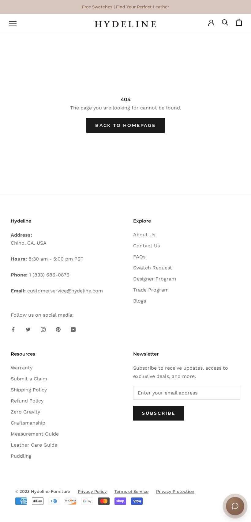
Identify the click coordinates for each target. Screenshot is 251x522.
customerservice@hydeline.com (65, 291)
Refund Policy (27, 401)
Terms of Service (131, 491)
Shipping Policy (29, 390)
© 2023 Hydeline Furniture (42, 491)
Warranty (21, 368)
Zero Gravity (25, 412)
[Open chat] (235, 506)
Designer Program (154, 279)
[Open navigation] (13, 24)
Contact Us (146, 246)
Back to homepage (125, 125)
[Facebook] (13, 329)
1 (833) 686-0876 (49, 275)
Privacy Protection (175, 491)
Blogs (139, 301)
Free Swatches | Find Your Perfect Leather (125, 6)
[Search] (225, 24)
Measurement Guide (35, 434)
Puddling (21, 456)
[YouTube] (73, 329)
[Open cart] (239, 24)
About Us (144, 235)
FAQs (139, 257)
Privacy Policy (92, 491)
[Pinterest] (58, 329)
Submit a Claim (29, 379)
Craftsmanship (28, 423)
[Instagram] (43, 329)
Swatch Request (152, 268)
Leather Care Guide (34, 445)
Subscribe (158, 413)
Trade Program (151, 290)
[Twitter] (28, 329)
